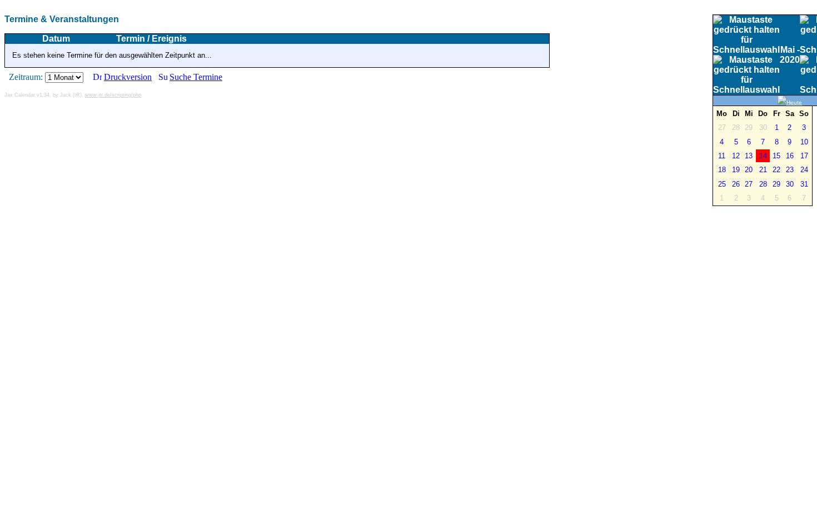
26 (736, 184)
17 (804, 156)
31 (804, 184)
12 (736, 156)
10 (804, 142)
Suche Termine (196, 77)
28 (763, 184)
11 (721, 156)
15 (776, 156)
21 (763, 170)
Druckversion (128, 77)
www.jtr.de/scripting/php (113, 95)
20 (749, 170)
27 (749, 184)
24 (804, 170)
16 (790, 156)
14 (763, 156)
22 (776, 170)
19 (736, 170)
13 (749, 156)
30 (790, 184)
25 (722, 184)
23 (790, 170)
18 (722, 170)
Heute (794, 102)
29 (776, 184)
